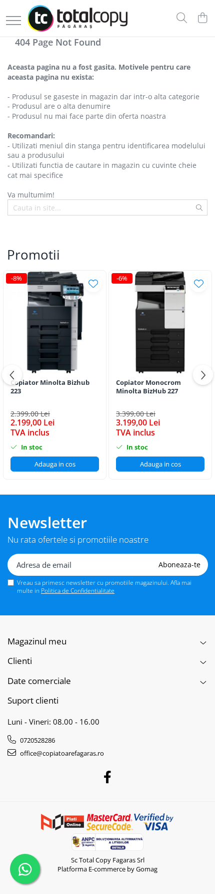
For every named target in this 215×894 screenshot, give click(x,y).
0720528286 (36, 740)
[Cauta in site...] (181, 18)
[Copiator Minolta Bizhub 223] (55, 322)
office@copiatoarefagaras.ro (61, 753)
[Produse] (13, 21)
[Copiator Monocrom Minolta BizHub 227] (160, 322)
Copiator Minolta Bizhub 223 (50, 386)
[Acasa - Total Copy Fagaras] (78, 18)
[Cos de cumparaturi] (202, 18)
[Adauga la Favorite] (93, 283)
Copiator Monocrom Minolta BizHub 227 (148, 386)
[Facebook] (107, 777)
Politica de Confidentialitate (77, 590)
